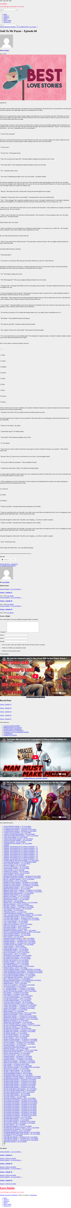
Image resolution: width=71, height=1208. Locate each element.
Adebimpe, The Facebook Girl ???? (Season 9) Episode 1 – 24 (20, 859)
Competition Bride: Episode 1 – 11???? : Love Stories (18, 916)
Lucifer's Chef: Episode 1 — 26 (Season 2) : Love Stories (19, 1006)
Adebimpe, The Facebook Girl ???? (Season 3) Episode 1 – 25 (20, 849)
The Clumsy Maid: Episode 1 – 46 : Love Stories (16, 1095)
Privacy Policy (7, 20)
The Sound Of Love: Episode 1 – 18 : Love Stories (17, 1129)
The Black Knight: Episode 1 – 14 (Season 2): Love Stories (19, 1084)
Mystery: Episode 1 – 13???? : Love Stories (15, 1037)
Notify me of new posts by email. (11, 651)
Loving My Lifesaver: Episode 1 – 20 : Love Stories (17, 1002)
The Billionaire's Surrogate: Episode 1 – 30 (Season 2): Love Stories (22, 1076)
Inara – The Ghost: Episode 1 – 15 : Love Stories (16, 978)
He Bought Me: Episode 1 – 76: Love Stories (15, 950)
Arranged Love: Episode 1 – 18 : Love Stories (16, 871)
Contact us (6, 17)
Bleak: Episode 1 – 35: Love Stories (13, 901)
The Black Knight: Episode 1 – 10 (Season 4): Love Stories (19, 1081)
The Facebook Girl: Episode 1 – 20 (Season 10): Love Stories (20, 1101)
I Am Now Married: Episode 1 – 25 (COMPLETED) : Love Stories (22, 969)
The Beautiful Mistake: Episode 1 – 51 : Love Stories (18, 1075)
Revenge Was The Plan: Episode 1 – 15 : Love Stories (18, 1051)
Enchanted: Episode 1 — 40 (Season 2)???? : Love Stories (19, 941)
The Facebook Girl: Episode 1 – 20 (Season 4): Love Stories (20, 1107)
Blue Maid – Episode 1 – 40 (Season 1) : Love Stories (18, 905)
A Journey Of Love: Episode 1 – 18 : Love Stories (17, 832)
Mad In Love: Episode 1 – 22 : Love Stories (15, 1009)
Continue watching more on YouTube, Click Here (35, 778)
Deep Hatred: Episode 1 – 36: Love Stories (15, 929)
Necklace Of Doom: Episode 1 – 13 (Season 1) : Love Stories (20, 1039)
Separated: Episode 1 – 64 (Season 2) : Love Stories (17, 1057)
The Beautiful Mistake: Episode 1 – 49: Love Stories (17, 1073)
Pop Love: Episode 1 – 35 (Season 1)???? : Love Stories (18, 1042)
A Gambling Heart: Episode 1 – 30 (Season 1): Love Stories (19, 829)
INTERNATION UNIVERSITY (12, 729)
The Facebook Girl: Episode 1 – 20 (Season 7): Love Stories (20, 1112)
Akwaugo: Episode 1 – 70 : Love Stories (14, 865)
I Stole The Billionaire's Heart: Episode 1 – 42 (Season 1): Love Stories (22, 972)
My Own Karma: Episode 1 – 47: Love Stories (16, 1036)
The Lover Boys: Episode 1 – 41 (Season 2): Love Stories (19, 1121)
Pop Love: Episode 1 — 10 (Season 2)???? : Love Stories (19, 1044)
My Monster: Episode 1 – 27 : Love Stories (15, 1033)
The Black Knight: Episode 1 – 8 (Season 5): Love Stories (19, 1085)
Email (2, 638)
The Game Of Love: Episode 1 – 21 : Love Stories (17, 1116)
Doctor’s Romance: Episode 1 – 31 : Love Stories (17, 935)
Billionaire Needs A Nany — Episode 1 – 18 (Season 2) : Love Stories (22, 891)
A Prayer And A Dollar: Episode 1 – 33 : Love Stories (18, 838)
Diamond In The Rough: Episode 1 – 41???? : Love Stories (19, 930)
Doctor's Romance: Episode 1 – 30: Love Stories (16, 933)
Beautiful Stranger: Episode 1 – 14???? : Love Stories (18, 887)
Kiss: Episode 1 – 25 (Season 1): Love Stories (16, 994)
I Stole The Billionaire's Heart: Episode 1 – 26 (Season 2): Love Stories (22, 971)
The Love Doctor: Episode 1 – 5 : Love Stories (16, 1120)
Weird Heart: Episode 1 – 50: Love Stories (15, 1141)
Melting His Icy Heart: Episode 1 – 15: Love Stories (17, 1022)
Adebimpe (6, 845)
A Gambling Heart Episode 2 (8, 565)
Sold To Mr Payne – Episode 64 (9, 564)
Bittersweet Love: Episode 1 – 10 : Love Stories (16, 898)
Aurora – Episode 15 (6, 592)
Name (2, 635)
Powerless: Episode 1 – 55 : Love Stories (14, 1045)
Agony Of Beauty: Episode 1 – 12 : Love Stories (16, 863)
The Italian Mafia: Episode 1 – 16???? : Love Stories (17, 1118)
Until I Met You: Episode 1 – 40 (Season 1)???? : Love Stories (20, 1137)
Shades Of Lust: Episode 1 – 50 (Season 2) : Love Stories (19, 1062)
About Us (6, 16)
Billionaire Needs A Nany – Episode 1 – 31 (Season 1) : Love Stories (22, 890)
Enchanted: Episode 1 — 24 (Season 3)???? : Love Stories (19, 943)
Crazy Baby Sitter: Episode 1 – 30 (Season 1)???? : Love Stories (21, 918)
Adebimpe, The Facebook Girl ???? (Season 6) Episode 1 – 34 (20, 854)
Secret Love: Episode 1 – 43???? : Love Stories (16, 1054)
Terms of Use (7, 22)
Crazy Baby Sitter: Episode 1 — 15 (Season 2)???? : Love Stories (21, 919)
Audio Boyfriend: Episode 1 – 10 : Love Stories (16, 873)
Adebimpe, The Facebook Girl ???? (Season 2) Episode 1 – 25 (20, 848)
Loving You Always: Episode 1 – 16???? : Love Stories (18, 1003)
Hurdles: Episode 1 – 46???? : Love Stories (15, 967)
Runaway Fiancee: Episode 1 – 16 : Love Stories (16, 1053)
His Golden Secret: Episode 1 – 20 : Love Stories (16, 957)
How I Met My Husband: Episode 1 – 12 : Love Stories (18, 966)
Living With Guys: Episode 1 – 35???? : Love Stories (18, 995)
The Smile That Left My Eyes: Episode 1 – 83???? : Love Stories (21, 1127)
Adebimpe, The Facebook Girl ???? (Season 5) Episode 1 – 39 (20, 852)
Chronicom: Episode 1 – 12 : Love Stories (14, 911)
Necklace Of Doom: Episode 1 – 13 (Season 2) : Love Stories (20, 1040)
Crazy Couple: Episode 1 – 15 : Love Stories (15, 921)
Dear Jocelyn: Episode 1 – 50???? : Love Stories (16, 927)
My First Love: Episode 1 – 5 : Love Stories (15, 1026)
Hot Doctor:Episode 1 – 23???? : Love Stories (16, 963)
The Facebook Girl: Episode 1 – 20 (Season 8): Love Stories (20, 1113)
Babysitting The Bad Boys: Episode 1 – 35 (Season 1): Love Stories (22, 877)
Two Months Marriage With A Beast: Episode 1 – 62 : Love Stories (21, 1134)
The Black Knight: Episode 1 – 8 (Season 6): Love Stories (19, 1087)
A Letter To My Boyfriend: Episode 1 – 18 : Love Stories (19, 834)
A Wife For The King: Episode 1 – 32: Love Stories (17, 840)
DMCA (5, 19)
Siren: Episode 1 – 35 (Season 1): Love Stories (16, 1064)
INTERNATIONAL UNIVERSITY (13, 730)
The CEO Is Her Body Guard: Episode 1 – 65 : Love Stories (20, 1089)
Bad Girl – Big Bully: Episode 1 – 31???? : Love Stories (18, 879)
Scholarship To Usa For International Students (16, 732)
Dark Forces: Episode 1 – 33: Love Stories (15, 925)
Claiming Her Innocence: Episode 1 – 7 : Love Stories (18, 913)
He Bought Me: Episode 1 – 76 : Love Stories (16, 949)
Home (5, 14)
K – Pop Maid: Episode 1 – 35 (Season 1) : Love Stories (18, 988)
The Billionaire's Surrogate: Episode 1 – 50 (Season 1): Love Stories (22, 1078)
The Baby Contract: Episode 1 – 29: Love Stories (16, 1071)
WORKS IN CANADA (10, 735)
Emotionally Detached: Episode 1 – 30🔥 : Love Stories (18, 938)
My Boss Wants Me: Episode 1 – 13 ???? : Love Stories (18, 1023)
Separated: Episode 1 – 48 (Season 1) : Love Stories (17, 1056)
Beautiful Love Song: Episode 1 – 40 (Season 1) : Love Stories (20, 882)
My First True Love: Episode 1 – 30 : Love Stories (17, 1028)
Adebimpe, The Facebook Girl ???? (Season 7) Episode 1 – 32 (20, 856)
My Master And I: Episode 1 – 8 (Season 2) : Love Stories (19, 1031)
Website (2, 641)
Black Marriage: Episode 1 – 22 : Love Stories (16, 899)
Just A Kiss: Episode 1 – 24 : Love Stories (14, 986)
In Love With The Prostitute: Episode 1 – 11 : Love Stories (19, 975)
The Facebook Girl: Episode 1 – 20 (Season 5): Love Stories (20, 1109)
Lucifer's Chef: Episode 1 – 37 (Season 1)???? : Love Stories (20, 1005)
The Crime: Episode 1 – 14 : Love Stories (14, 1096)
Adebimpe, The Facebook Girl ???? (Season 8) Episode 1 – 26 (20, 857)
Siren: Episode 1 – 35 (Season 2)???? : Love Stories (17, 1065)
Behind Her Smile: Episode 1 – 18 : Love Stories (16, 888)
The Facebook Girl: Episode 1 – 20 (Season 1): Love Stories (20, 1099)
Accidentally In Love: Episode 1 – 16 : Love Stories (17, 843)
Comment (3, 632)
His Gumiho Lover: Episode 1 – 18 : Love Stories (17, 958)
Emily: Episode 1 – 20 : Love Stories (13, 936)
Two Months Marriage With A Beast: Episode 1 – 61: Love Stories (21, 1132)
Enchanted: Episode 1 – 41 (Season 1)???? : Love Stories (19, 940)
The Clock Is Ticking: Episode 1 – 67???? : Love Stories (18, 1092)
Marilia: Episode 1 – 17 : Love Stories (13, 1011)
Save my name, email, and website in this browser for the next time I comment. (23, 644)
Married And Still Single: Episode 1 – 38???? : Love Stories (19, 1012)
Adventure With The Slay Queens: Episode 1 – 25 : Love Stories (21, 860)
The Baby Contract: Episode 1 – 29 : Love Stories (17, 1070)
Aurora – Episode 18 (6, 609)
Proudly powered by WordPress (9, 1195)
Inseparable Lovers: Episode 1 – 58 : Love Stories (17, 981)
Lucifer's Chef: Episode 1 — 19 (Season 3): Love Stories (19, 1008)
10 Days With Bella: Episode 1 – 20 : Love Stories (17, 826)
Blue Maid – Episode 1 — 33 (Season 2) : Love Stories (18, 907)
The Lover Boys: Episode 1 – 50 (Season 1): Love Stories (19, 1123)
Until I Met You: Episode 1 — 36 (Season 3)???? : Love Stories (20, 1140)
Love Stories (3, 3)
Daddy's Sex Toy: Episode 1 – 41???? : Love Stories (17, 924)
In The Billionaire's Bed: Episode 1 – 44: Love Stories (18, 977)
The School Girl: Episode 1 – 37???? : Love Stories (17, 1126)
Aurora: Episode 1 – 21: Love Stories (13, 874)
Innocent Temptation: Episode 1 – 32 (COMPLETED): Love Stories (22, 980)
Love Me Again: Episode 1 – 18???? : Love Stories (17, 998)
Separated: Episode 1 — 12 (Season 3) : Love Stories (18, 1059)
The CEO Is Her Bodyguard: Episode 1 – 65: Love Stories (19, 1090)
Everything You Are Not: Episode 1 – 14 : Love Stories (18, 944)
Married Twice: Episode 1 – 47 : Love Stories (15, 1020)
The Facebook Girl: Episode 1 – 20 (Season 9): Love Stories (20, 1115)
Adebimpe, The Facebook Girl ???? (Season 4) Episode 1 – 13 (20, 851)
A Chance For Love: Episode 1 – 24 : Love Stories (17, 828)
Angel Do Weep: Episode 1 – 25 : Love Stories (16, 868)
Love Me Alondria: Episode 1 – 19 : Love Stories (16, 1000)
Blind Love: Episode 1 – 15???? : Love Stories (16, 904)
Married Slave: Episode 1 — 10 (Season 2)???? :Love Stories (20, 1017)
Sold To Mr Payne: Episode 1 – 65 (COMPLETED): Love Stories (21, 1067)
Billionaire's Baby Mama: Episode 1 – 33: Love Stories (18, 893)
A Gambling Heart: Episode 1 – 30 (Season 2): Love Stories (19, 831)
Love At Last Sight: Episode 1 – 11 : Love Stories (17, 997)
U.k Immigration (8, 733)
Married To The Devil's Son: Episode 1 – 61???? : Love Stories (20, 1019)
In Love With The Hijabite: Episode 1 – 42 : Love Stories (19, 974)
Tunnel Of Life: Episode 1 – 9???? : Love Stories (16, 1130)
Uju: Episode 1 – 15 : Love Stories (12, 1135)
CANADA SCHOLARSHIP (11, 726)
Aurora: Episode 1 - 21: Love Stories (10, 589)
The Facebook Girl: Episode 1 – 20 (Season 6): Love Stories (20, 1110)
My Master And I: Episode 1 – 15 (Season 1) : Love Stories (19, 1030)
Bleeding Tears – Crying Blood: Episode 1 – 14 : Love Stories (20, 902)
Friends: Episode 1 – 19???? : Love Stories (15, 947)
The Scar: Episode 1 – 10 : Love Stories (14, 1124)
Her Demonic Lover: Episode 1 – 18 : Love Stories (17, 955)
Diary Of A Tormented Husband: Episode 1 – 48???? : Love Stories (21, 932)
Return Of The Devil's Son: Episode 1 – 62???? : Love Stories (20, 1050)
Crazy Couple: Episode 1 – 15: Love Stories (15, 922)
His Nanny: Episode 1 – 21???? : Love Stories (16, 961)
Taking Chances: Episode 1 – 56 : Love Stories (16, 1068)
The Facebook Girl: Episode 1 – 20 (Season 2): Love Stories (20, 1104)
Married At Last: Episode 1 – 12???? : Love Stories (17, 1014)
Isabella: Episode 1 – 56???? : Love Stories (15, 983)
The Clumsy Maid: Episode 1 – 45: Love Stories (16, 1093)
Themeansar (33, 1195)
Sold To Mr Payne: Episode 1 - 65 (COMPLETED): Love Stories (18, 27)
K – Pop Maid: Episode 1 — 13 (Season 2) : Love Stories (19, 989)
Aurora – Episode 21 (5, 719)
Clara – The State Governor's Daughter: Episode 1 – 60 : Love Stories (22, 915)
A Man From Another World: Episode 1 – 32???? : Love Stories (20, 835)
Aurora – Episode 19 (5, 715)
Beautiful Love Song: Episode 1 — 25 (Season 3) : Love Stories (21, 885)
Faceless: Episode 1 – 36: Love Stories (14, 946)
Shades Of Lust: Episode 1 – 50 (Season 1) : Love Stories (19, 1061)
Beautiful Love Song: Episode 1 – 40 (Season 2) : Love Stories (20, 884)
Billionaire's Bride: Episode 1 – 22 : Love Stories (16, 894)
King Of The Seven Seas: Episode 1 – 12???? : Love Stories (19, 991)
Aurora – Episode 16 (6, 601)
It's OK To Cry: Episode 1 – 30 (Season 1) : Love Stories (19, 985)
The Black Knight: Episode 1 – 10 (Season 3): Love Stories (19, 1079)
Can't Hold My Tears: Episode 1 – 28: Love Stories (17, 908)
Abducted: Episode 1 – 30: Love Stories (14, 842)
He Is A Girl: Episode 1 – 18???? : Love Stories (16, 952)
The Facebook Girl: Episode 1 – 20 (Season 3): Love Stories (20, 1106)
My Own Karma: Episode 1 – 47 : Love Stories (16, 1034)
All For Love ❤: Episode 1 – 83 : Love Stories (16, 866)
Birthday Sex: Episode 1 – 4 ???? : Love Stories (16, 896)
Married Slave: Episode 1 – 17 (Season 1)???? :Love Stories (19, 1016)
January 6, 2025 (4, 1158)
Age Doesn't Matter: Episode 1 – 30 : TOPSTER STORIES (19, 862)
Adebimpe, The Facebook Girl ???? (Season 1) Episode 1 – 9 (20, 846)
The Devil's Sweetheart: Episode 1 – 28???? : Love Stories (19, 1098)
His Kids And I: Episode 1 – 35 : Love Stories (16, 960)
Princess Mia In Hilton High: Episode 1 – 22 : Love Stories (19, 1047)
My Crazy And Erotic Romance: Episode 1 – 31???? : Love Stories (21, 1025)
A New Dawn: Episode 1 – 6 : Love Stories (15, 837)
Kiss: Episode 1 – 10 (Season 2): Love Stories (16, 992)
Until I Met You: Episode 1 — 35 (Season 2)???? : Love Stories (20, 1138)
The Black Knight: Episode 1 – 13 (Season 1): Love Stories (19, 1082)
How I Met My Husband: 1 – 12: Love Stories (16, 964)
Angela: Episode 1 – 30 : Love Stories (13, 870)
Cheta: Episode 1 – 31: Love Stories (13, 910)
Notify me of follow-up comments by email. (14, 648)
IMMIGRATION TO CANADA (12, 727)
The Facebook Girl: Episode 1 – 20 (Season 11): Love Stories (20, 1102)
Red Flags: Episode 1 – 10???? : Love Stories (15, 1048)
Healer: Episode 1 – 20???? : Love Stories (14, 953)
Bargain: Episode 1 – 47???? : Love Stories (15, 880)
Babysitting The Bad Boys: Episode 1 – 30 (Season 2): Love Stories (22, 876)
